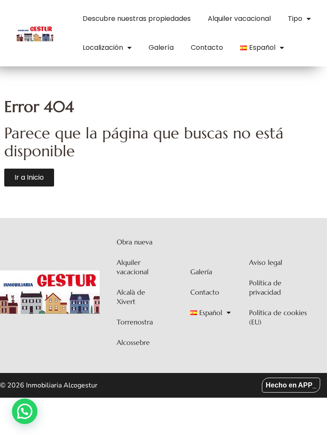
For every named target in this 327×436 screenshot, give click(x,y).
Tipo (295, 18)
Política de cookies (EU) (278, 317)
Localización (103, 47)
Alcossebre (133, 342)
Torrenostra (135, 322)
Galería (161, 47)
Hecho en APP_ (291, 385)
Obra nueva (134, 242)
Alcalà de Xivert (131, 297)
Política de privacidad (265, 287)
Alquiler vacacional (239, 18)
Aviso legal (265, 262)
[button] (24, 411)
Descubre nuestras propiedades (137, 18)
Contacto (207, 47)
